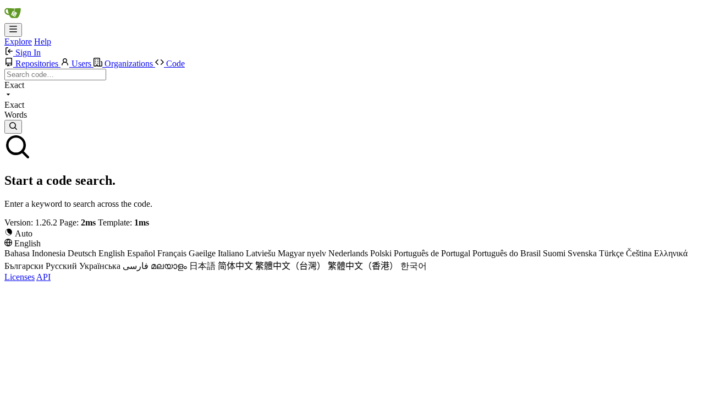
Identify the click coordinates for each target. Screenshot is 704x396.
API (43, 277)
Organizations (128, 63)
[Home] (12, 18)
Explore (18, 41)
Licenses (19, 277)
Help (42, 41)
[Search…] (13, 127)
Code (174, 63)
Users (81, 63)
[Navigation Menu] (13, 30)
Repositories (37, 63)
